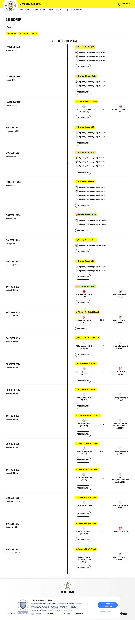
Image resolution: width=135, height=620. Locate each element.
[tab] (22, 10)
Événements (11, 33)
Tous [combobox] (9, 27)
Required (37, 614)
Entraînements (24, 33)
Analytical (66, 614)
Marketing (79, 614)
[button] (11, 33)
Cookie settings (69, 610)
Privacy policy (49, 610)
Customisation (51, 614)
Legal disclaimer (58, 610)
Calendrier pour (12, 24)
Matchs (34, 33)
